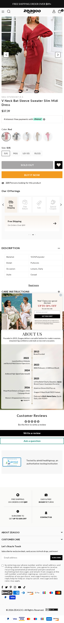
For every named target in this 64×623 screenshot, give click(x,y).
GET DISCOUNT (47, 316)
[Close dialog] (61, 295)
